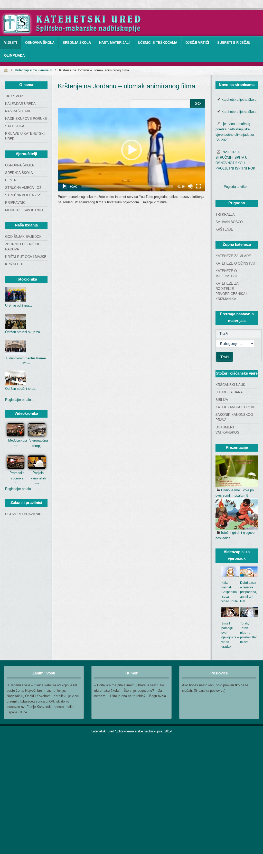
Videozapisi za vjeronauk (33, 70)
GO (198, 103)
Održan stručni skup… (22, 389)
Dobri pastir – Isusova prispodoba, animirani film (248, 592)
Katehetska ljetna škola (238, 100)
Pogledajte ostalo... (19, 400)
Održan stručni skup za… (24, 332)
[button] (131, 150)
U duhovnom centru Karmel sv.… (26, 360)
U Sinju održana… (18, 305)
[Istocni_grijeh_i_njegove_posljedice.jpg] (236, 514)
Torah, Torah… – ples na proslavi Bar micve (248, 633)
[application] (131, 149)
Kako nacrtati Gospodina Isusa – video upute (229, 592)
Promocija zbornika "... (17, 478)
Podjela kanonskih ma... (38, 478)
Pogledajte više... (237, 187)
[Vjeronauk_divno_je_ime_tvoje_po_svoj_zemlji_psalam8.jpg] (236, 471)
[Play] (64, 186)
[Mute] (190, 186)
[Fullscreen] (198, 186)
